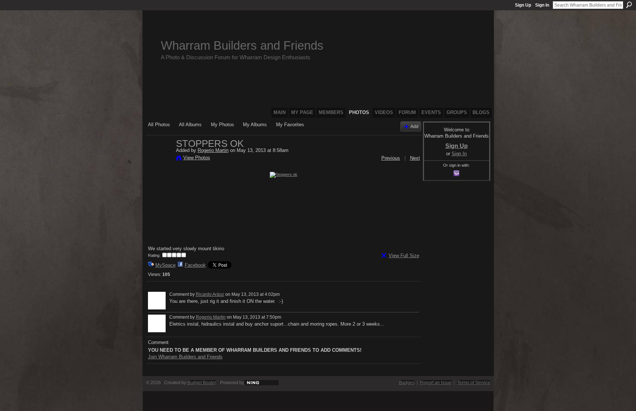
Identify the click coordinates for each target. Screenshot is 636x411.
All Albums (190, 124)
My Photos (222, 124)
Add (414, 126)
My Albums (255, 124)
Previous (390, 158)
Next (415, 158)
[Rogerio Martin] (160, 159)
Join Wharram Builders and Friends (185, 356)
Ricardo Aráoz (210, 294)
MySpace (165, 265)
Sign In (542, 5)
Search (629, 4)
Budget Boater (201, 382)
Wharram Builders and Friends (242, 45)
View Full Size (404, 255)
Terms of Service (473, 382)
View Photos (196, 157)
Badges (406, 382)
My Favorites (290, 124)
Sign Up (523, 5)
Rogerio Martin (213, 150)
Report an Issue (436, 382)
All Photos (159, 124)
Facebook (195, 265)
